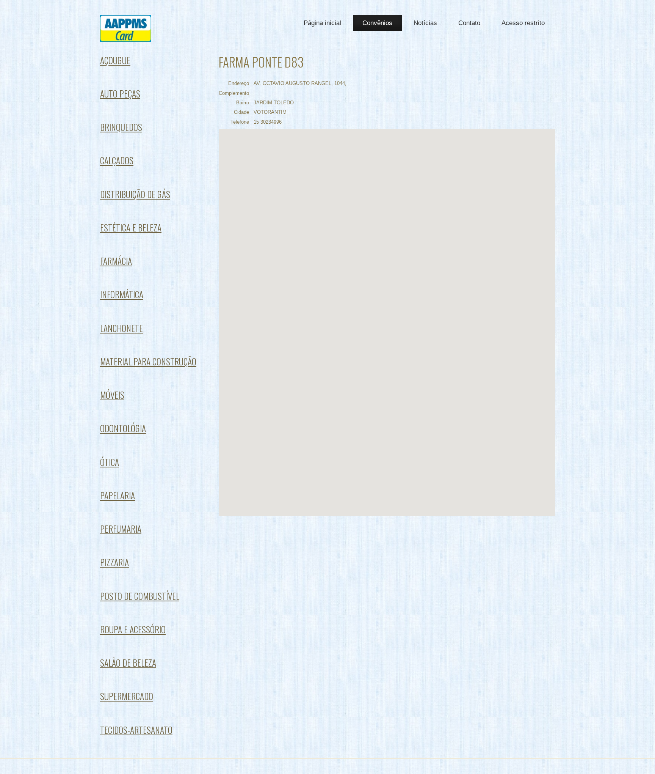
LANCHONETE (121, 328)
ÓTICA (109, 462)
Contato (469, 23)
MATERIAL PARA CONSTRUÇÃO (148, 361)
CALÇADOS (116, 160)
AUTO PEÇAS (120, 93)
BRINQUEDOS (121, 127)
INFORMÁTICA (121, 294)
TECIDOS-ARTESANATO (136, 729)
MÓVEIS (112, 394)
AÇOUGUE (115, 60)
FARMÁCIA (116, 260)
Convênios (377, 23)
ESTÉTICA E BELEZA (130, 227)
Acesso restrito (523, 23)
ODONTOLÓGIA (123, 428)
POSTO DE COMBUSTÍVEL (139, 596)
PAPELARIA (117, 495)
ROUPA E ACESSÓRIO (133, 629)
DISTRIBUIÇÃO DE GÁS (135, 194)
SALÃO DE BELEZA (128, 662)
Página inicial (322, 23)
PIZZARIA (114, 562)
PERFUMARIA (120, 528)
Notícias (425, 23)
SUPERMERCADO (126, 696)
